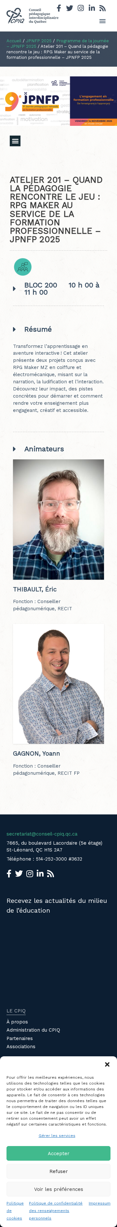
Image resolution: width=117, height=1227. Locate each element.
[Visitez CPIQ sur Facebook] (59, 9)
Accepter (59, 1153)
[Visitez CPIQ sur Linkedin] (92, 9)
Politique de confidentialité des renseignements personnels (56, 1210)
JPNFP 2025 (39, 40)
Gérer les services (57, 1135)
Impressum (99, 1203)
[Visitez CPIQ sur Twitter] (69, 9)
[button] (107, 1064)
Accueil (13, 40)
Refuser (58, 1171)
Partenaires (19, 1038)
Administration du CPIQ (33, 1030)
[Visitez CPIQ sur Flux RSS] (102, 9)
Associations (20, 1046)
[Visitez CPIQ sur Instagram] (81, 9)
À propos (17, 1022)
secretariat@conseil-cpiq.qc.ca (41, 834)
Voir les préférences (58, 1189)
